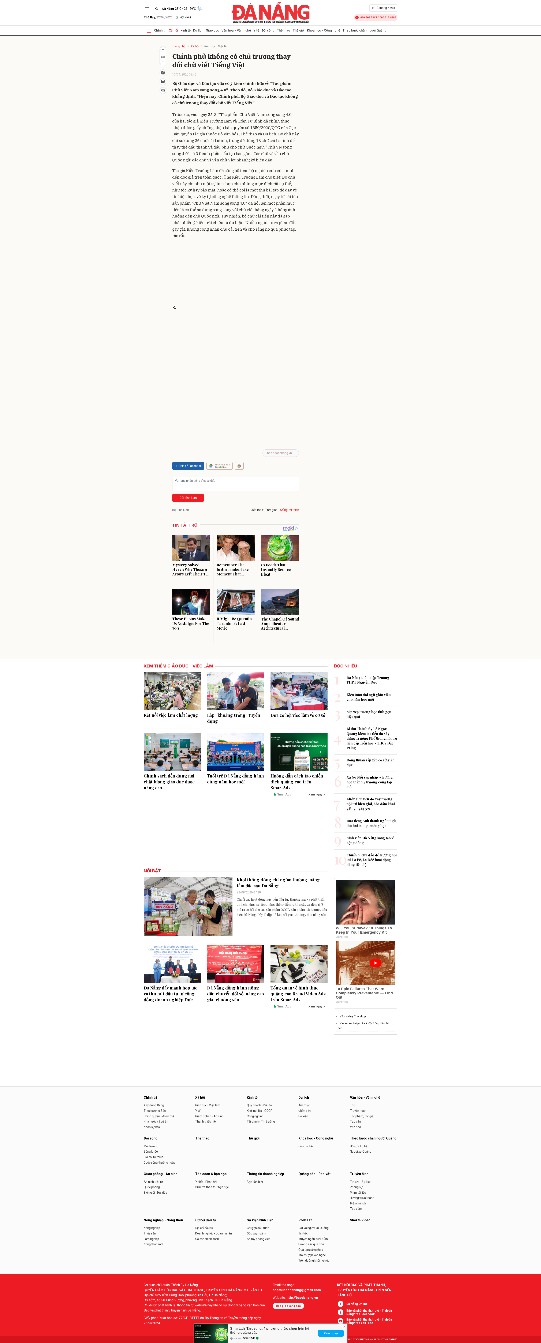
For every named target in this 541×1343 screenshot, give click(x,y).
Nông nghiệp (152, 1228)
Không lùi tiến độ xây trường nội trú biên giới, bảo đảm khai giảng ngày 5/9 (371, 804)
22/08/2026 (158, 17)
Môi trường (151, 1146)
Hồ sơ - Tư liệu (359, 1146)
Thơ (352, 1105)
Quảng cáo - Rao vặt (314, 1174)
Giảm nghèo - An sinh (209, 1116)
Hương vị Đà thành (362, 1198)
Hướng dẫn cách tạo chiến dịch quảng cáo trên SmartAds (296, 781)
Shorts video (360, 1220)
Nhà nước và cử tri (156, 1121)
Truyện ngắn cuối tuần (313, 1239)
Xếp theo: (257, 510)
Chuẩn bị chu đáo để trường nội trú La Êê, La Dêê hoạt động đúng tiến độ (372, 860)
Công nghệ (305, 1146)
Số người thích (289, 510)
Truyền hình (359, 1174)
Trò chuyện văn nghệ (312, 1255)
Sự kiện (303, 1116)
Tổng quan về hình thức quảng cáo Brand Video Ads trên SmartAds (298, 993)
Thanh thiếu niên (206, 1121)
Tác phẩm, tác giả (361, 1116)
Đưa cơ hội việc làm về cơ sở (297, 715)
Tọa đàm (356, 1208)
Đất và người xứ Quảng (313, 1228)
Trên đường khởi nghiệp (313, 1260)
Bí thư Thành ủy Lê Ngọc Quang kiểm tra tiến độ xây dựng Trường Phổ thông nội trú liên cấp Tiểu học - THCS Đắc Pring (372, 738)
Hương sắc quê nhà (311, 1244)
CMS (362, 1339)
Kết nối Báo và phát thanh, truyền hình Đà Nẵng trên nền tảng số (364, 1290)
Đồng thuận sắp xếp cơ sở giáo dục (371, 762)
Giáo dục (212, 30)
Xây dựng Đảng (154, 1105)
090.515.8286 (388, 17)
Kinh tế (185, 30)
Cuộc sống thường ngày (159, 1162)
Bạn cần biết (255, 1181)
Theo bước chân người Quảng (364, 30)
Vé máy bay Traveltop (353, 1016)
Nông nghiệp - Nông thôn (163, 1220)
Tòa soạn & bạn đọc (211, 1174)
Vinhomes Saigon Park (353, 1023)
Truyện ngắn (358, 1110)
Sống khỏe (151, 1151)
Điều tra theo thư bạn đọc (212, 1187)
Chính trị (160, 30)
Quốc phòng (152, 1187)
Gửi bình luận (188, 497)
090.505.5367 (368, 17)
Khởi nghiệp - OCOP (259, 1110)
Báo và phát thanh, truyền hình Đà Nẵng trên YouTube (369, 1321)
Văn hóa (355, 1127)
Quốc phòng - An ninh (160, 1174)
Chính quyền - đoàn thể (159, 1116)
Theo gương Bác (155, 1110)
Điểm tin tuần (358, 1203)
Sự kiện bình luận (260, 1220)
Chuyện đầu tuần (258, 1228)
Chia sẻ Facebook (190, 466)
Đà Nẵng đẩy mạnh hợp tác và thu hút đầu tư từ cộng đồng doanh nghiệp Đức (170, 993)
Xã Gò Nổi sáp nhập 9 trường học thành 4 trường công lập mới (370, 782)
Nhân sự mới (152, 1127)
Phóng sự (356, 1187)
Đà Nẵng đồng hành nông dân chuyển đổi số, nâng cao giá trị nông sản (235, 993)
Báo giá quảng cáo (288, 1305)
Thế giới (299, 30)
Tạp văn (355, 1121)
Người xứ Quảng (360, 1151)
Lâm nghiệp (151, 1239)
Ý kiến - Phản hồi (206, 1181)
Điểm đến (304, 1110)
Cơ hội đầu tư (205, 1220)
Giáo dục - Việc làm (216, 46)
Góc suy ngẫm (256, 1233)
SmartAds (249, 1338)
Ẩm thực (304, 1105)
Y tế (256, 30)
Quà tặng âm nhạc (310, 1249)
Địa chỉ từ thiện (153, 1157)
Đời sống (268, 30)
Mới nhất (185, 17)
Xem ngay (331, 1333)
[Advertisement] (235, 272)
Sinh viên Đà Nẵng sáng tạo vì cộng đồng (371, 840)
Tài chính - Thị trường (261, 1121)
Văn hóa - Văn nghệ (236, 30)
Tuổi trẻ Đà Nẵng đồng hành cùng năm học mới (235, 778)
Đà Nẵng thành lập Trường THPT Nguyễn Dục (368, 679)
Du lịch (198, 30)
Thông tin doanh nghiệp (265, 1174)
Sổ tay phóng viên (258, 1239)
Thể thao (283, 30)
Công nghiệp (255, 1116)
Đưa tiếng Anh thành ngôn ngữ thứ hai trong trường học (371, 823)
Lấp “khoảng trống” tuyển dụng (233, 718)
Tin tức (303, 1233)
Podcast (305, 1220)
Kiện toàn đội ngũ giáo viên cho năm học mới (369, 697)
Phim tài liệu (358, 1192)
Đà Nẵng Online (356, 1304)
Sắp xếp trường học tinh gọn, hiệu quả (369, 714)
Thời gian (271, 510)
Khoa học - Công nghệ (323, 30)
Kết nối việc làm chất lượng (171, 715)
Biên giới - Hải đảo (155, 1192)
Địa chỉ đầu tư (204, 1228)
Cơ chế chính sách (207, 1239)
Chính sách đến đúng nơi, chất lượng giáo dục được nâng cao (169, 781)
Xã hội (173, 30)
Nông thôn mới (153, 1244)
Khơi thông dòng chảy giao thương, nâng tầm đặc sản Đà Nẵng (278, 882)
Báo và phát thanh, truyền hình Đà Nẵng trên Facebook (369, 1312)
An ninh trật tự (153, 1181)
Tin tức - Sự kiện (360, 1181)
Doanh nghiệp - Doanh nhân (213, 1233)
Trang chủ (179, 46)
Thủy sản (150, 1233)
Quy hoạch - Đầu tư (259, 1105)
